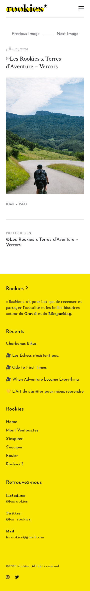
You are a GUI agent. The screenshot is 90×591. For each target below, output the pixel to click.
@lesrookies (17, 501)
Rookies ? (14, 464)
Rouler (12, 456)
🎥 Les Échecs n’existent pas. (32, 356)
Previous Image (26, 34)
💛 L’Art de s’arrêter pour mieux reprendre (45, 392)
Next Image (67, 34)
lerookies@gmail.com (25, 537)
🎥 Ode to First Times (26, 368)
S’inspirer (14, 439)
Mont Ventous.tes (22, 430)
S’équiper (14, 447)
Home (11, 422)
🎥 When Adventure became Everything (42, 380)
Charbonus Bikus (21, 344)
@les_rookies (18, 519)
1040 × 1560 (16, 204)
